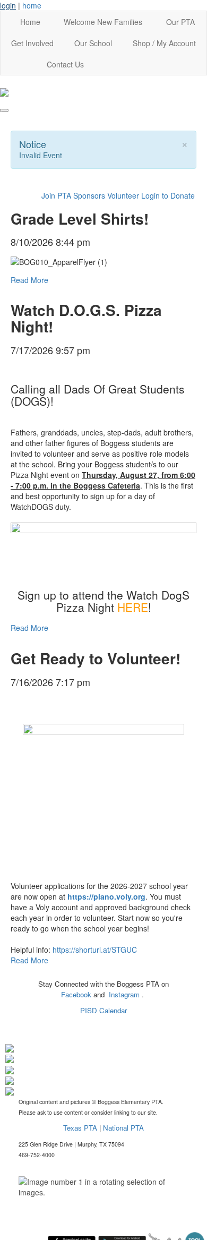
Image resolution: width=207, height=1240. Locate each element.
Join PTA (56, 195)
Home (30, 21)
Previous (27, 1186)
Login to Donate (168, 195)
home (31, 5)
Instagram (125, 994)
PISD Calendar (103, 1010)
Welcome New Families (103, 21)
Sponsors (89, 195)
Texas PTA (80, 1128)
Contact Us (65, 64)
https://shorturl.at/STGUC (95, 949)
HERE (132, 607)
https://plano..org (106, 896)
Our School (93, 43)
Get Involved (32, 43)
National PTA (123, 1128)
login (8, 5)
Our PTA (180, 21)
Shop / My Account (164, 43)
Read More (29, 280)
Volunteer (123, 195)
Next (179, 1186)
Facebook (77, 994)
